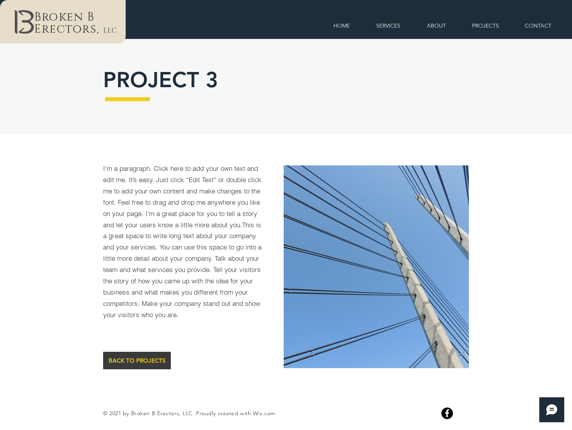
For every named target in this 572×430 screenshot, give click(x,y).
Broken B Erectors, (68, 23)
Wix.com (264, 413)
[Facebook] (447, 413)
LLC (110, 30)
